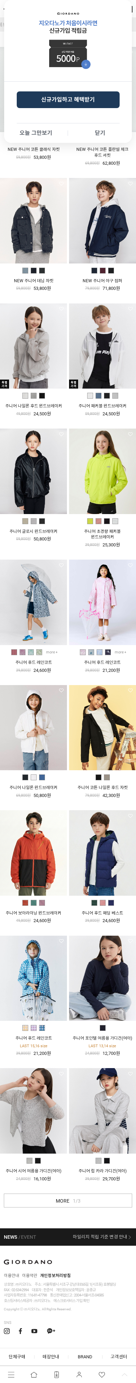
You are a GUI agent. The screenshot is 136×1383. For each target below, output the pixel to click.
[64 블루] (111, 903)
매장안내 (51, 1356)
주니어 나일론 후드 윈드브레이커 (33, 406)
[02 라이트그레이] (34, 396)
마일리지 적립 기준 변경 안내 (100, 1236)
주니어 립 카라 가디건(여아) (102, 1171)
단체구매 (17, 1356)
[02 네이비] (103, 1028)
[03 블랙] (42, 396)
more (50, 652)
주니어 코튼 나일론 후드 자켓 (102, 787)
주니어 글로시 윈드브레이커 (33, 531)
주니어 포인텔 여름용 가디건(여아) (102, 1038)
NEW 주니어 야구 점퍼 (102, 280)
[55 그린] (94, 903)
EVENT (28, 1237)
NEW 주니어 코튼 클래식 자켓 (34, 149)
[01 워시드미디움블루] (25, 271)
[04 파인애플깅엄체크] (25, 1028)
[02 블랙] (38, 1161)
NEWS (10, 1237)
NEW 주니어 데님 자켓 (33, 280)
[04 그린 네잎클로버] (39, 652)
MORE (68, 1201)
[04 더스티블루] (98, 396)
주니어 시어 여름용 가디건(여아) (33, 1171)
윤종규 (91, 1290)
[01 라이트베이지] (25, 521)
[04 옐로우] (90, 521)
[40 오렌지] (25, 903)
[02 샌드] (107, 777)
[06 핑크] (98, 521)
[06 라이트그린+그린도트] (91, 652)
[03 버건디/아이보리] (103, 271)
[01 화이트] (25, 396)
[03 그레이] (42, 271)
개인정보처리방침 (55, 1275)
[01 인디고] (94, 271)
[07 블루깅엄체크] (42, 1028)
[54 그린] (34, 903)
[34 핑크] (103, 903)
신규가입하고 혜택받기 (68, 99)
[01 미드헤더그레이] (29, 1161)
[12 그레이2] (115, 521)
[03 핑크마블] (83, 652)
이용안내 (11, 1275)
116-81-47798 (37, 1295)
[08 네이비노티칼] (108, 652)
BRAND (85, 1356)
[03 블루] (42, 777)
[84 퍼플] (42, 903)
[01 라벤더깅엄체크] (34, 1028)
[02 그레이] (115, 396)
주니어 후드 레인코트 (33, 662)
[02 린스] (34, 271)
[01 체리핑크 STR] (14, 652)
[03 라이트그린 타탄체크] (31, 652)
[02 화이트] (34, 777)
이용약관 (29, 1275)
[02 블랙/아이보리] (111, 271)
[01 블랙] (107, 396)
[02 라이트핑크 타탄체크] (22, 652)
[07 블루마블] (100, 652)
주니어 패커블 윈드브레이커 (102, 406)
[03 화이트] (90, 396)
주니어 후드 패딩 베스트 (102, 913)
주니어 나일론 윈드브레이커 (33, 787)
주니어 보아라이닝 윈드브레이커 (33, 913)
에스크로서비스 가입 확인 (71, 1301)
